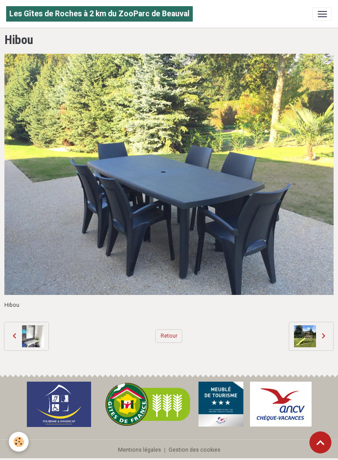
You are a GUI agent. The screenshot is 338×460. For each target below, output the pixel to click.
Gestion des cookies (194, 450)
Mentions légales (139, 450)
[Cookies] (19, 442)
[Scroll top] (320, 442)
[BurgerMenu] (322, 14)
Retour (169, 336)
